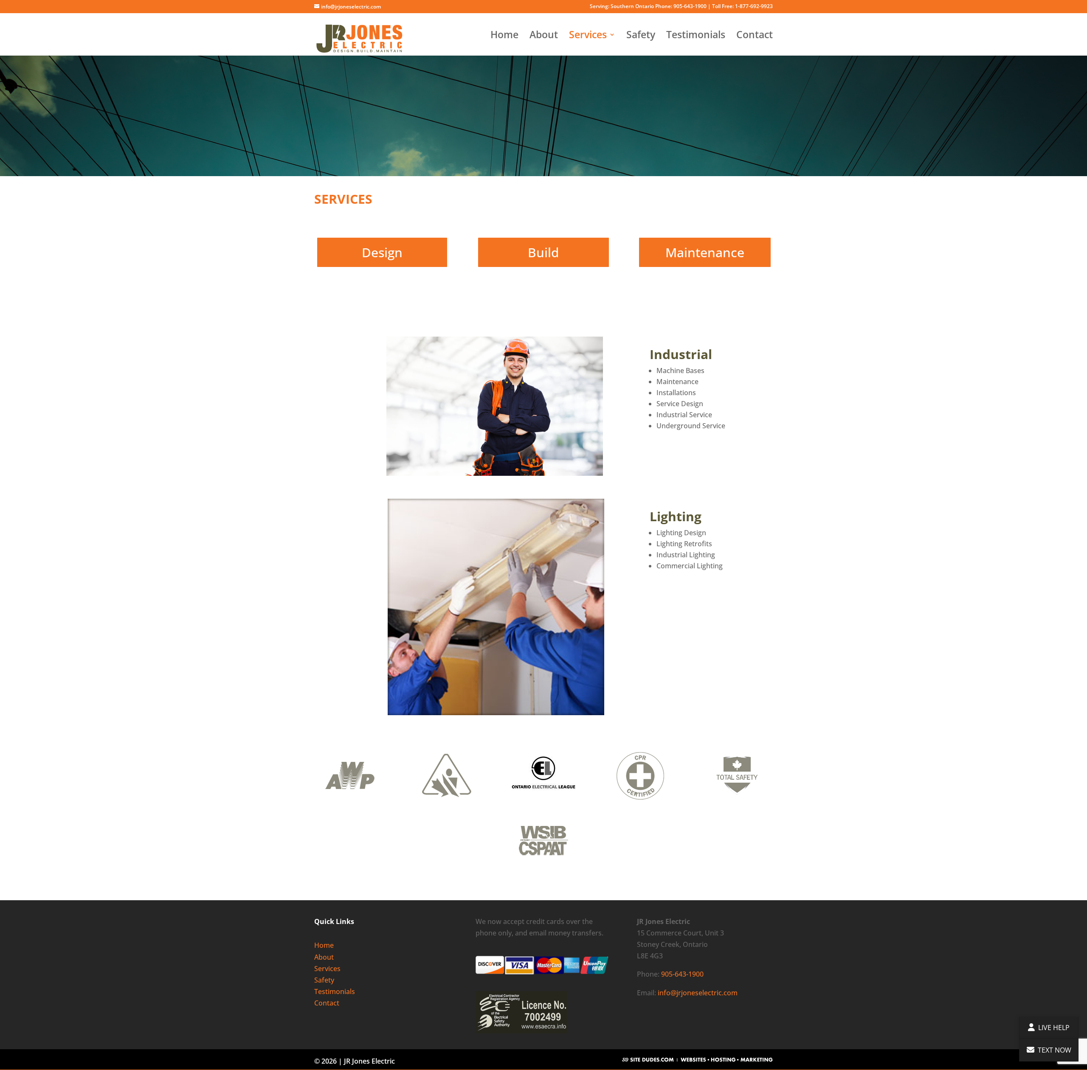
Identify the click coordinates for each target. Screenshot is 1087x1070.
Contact (754, 36)
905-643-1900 (682, 974)
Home (504, 36)
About (543, 36)
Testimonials (695, 36)
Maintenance (704, 252)
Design (382, 252)
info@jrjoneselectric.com (698, 992)
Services (588, 36)
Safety (640, 36)
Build (543, 252)
